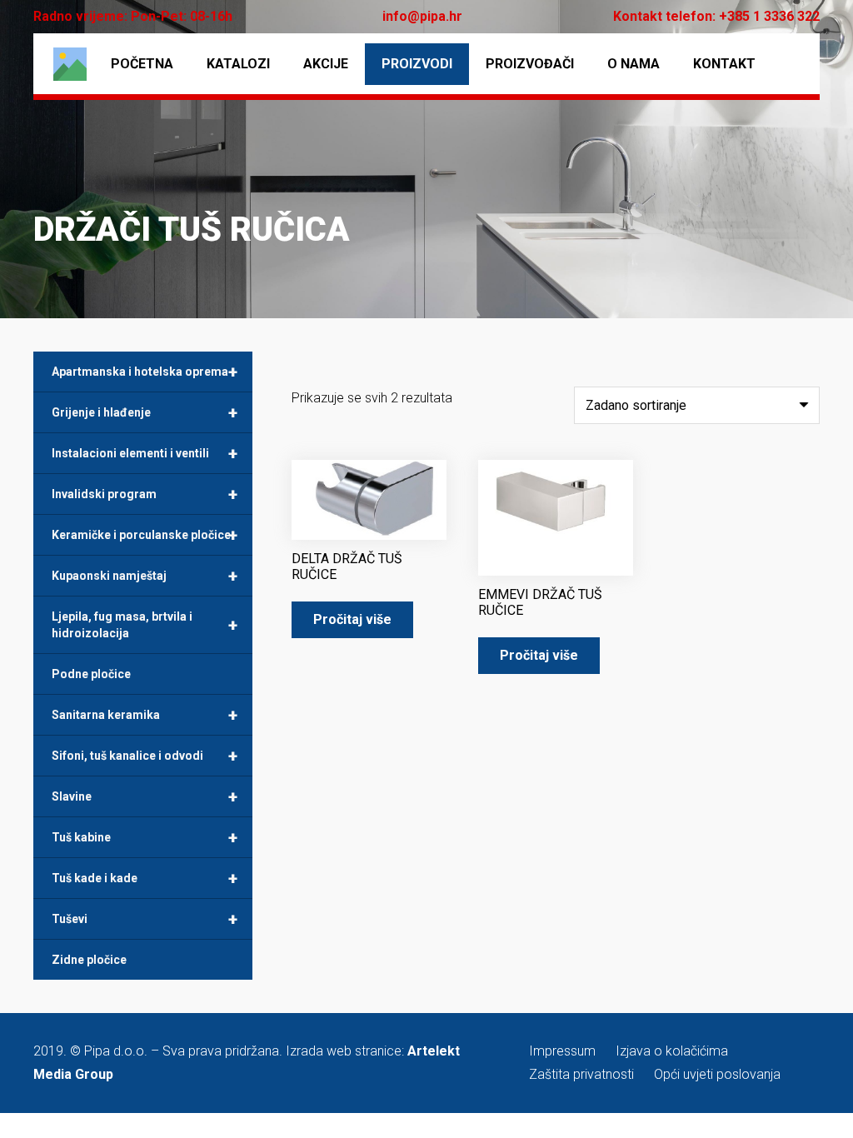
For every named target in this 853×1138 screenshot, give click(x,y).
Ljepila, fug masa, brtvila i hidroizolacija (144, 625)
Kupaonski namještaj (144, 576)
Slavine (144, 796)
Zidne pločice (89, 959)
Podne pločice (91, 674)
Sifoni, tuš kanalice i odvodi (144, 756)
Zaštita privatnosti (581, 1074)
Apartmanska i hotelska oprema (144, 372)
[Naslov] (70, 64)
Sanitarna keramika (144, 715)
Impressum (562, 1051)
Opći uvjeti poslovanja (717, 1074)
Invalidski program (144, 494)
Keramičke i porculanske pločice (144, 535)
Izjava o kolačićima (672, 1051)
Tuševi (144, 919)
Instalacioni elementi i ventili (144, 453)
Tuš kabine (144, 837)
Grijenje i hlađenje (144, 412)
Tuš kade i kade (144, 878)
